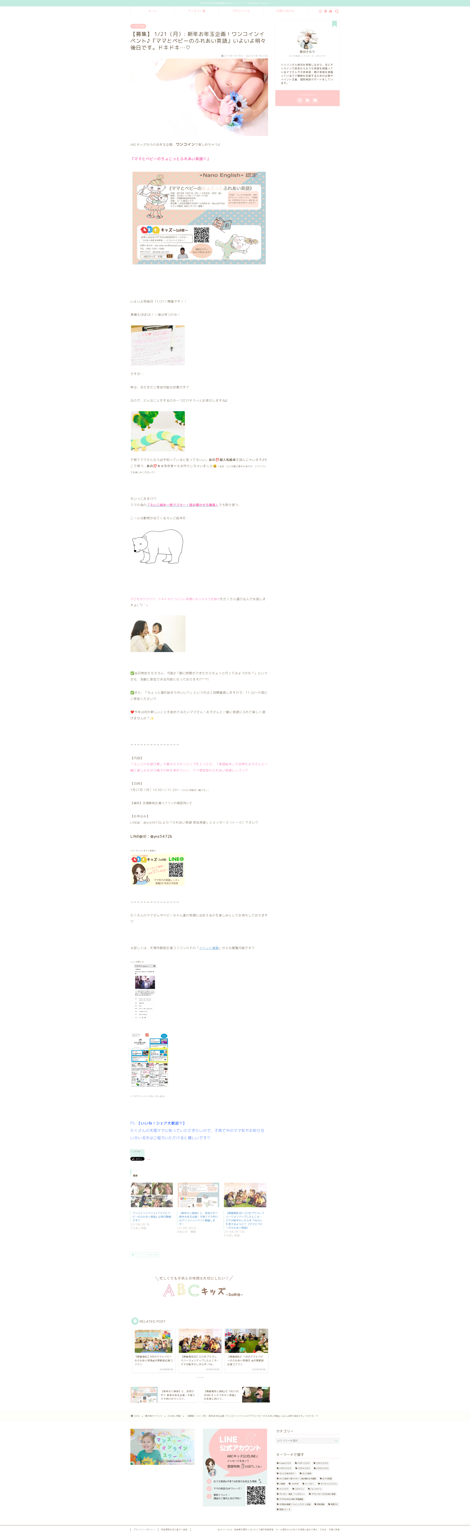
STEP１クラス (303, 1463)
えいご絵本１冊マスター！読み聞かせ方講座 (297, 1478)
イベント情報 (209, 948)
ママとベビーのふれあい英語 (146, 1254)
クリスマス (283, 1489)
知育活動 (320, 1504)
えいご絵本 (306, 1473)
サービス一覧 (197, 11)
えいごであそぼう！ (287, 1473)
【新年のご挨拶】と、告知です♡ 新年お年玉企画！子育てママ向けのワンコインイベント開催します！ (198, 1218)
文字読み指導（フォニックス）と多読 (294, 1504)
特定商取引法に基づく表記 (174, 1529)
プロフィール (241, 11)
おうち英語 (327, 1478)
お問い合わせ (285, 11)
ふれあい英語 (138, 26)
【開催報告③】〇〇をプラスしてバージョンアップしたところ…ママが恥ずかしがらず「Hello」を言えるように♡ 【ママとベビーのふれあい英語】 (245, 1220)
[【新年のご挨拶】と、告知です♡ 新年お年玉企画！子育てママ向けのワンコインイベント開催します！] (198, 1195)
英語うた (334, 1504)
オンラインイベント (329, 1483)
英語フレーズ (284, 1509)
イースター (309, 1483)
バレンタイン (315, 1489)
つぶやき (295, 1483)
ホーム (152, 11)
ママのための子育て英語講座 (291, 1499)
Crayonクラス (285, 1463)
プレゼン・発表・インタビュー (292, 1494)
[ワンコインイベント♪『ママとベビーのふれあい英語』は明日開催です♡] (151, 1195)
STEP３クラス (285, 1468)
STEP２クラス (322, 1463)
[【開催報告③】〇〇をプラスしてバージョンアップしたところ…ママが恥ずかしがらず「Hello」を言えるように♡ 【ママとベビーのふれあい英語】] (245, 1195)
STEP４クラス (304, 1468)
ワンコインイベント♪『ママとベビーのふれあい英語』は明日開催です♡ (152, 1216)
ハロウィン (299, 1489)
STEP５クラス (322, 1468)
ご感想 (282, 1483)
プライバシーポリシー (144, 1529)
